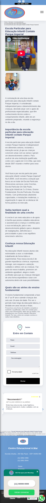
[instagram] (23, 1)
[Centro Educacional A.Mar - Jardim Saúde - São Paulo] (14, 18)
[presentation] (3, 409)
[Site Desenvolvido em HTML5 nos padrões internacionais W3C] (21, 498)
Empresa (21, 469)
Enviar (23, 381)
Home (20, 466)
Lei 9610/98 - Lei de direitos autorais (26, 435)
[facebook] (19, 1)
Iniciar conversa (22, 492)
